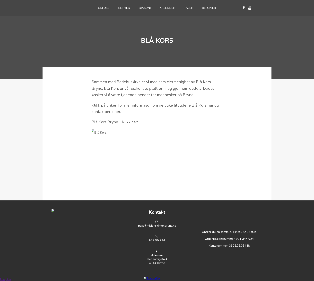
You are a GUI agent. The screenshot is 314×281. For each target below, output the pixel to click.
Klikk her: (130, 122)
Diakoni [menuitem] (145, 8)
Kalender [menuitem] (167, 8)
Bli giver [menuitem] (209, 8)
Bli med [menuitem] (124, 8)
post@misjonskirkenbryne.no (157, 226)
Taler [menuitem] (188, 8)
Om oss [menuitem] (103, 8)
